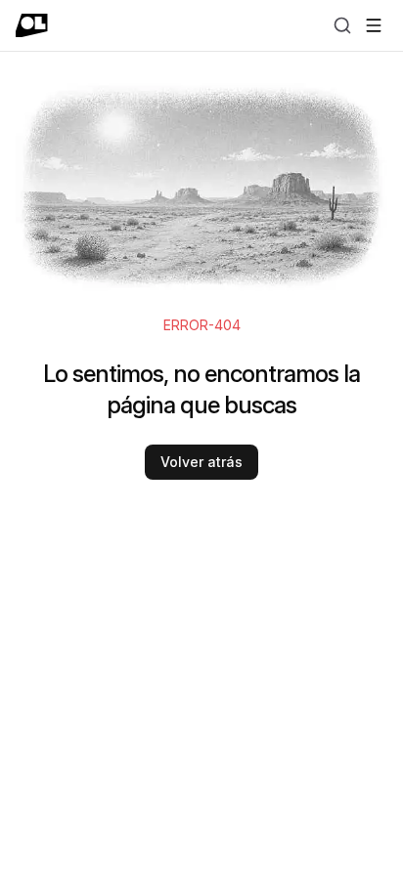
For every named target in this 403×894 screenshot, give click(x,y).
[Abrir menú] (373, 25)
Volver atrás (201, 461)
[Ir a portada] (32, 25)
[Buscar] (342, 25)
